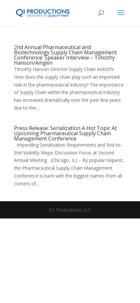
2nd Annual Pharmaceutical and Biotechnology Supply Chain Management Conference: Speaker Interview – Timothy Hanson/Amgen (65, 55)
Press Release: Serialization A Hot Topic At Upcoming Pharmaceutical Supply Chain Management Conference (65, 133)
